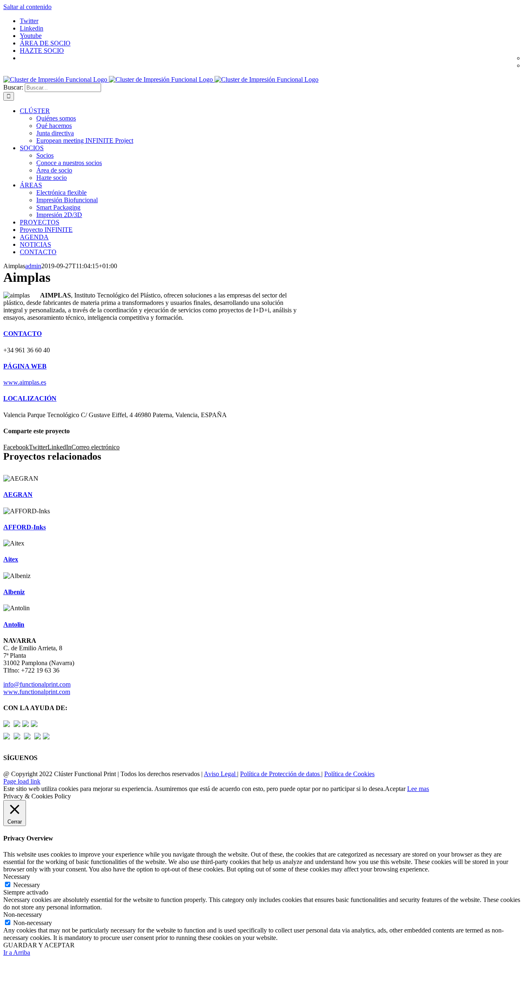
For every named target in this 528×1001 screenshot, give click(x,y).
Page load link (21, 781)
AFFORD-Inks (24, 527)
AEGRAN (18, 494)
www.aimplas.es (24, 382)
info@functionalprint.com (37, 684)
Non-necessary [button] (22, 914)
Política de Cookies (349, 773)
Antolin (13, 624)
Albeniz (14, 591)
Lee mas (418, 788)
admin (33, 265)
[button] (22, 333)
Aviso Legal (220, 773)
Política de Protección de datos (280, 773)
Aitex (10, 559)
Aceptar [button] (395, 788)
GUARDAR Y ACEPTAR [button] (39, 945)
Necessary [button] (16, 876)
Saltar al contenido (27, 6)
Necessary (26, 884)
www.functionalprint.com (36, 691)
